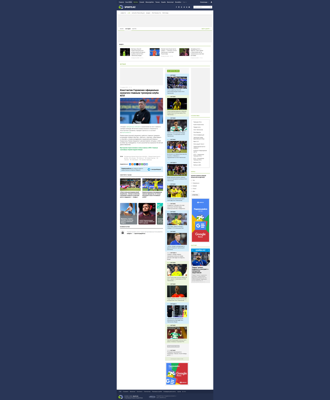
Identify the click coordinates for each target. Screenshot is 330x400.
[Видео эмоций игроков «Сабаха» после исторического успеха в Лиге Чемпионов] (177, 170)
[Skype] (144, 164)
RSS (185, 391)
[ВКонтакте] (129, 164)
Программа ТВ (156, 13)
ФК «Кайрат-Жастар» (150, 158)
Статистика (147, 391)
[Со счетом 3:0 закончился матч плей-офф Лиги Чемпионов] (177, 191)
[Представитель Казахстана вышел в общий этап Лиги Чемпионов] (177, 291)
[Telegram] (146, 164)
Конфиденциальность (169, 391)
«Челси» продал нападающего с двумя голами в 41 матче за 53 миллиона (176, 248)
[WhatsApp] (141, 164)
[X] (137, 164)
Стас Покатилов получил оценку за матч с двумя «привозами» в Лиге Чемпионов (177, 279)
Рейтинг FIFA (197, 162)
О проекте (125, 391)
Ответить (195, 195)
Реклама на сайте (157, 391)
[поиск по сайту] (210, 7)
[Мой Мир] (134, 164)
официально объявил (133, 127)
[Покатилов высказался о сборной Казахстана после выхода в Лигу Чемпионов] (177, 104)
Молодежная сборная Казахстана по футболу (135, 156)
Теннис (157, 2)
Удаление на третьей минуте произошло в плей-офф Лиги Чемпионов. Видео (175, 320)
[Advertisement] (165, 21)
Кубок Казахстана (198, 124)
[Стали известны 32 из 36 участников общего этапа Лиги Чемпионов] (177, 83)
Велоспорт (170, 2)
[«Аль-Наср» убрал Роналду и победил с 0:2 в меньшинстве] (177, 219)
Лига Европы (197, 132)
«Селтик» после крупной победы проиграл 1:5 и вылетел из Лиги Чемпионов (176, 134)
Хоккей (142, 2)
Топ (194, 180)
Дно (194, 191)
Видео (148, 13)
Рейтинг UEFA (197, 165)
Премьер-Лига (197, 122)
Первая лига (196, 127)
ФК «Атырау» (132, 158)
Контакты (139, 391)
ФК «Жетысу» (140, 158)
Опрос (193, 171)
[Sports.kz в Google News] (177, 384)
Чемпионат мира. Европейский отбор (198, 138)
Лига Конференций (198, 135)
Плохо (194, 188)
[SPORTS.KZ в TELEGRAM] (184, 7)
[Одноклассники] (132, 164)
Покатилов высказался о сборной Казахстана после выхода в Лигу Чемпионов (176, 113)
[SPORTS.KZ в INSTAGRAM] (179, 7)
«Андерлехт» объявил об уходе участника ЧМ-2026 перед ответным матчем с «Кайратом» (176, 207)
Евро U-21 (196, 141)
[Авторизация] (210, 2)
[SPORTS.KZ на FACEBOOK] (176, 7)
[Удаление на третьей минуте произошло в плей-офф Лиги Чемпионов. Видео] (177, 311)
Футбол (136, 2)
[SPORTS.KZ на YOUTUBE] (189, 7)
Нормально (196, 183)
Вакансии (132, 391)
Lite (129, 13)
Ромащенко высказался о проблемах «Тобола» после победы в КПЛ (177, 353)
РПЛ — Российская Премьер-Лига (198, 159)
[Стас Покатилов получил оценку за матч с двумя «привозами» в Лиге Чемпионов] (177, 270)
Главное (121, 2)
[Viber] (139, 164)
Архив (179, 391)
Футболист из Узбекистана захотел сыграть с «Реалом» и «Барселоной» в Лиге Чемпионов (177, 155)
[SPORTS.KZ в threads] (181, 7)
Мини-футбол (150, 2)
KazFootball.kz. (126, 132)
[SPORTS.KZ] (200, 220)
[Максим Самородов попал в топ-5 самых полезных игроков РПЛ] (177, 333)
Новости (123, 13)
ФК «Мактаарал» (134, 159)
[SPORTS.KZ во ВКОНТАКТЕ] (186, 7)
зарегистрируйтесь (139, 233)
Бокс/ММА (128, 2)
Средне (195, 186)
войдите (129, 233)
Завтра (134, 28)
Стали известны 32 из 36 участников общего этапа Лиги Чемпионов (175, 91)
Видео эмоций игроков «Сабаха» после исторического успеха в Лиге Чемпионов (177, 179)
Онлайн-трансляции (138, 13)
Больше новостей (177, 359)
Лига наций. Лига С (198, 144)
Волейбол (178, 2)
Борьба (163, 2)
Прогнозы (165, 13)
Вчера (122, 28)
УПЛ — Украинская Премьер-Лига (198, 155)
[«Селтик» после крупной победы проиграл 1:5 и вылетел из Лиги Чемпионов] (177, 125)
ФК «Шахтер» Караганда (145, 159)
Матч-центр (205, 28)
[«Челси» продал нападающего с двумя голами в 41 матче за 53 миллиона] (177, 239)
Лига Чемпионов (198, 129)
